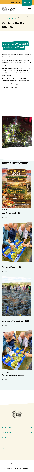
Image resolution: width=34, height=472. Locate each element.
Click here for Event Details (10, 87)
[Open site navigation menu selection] (29, 9)
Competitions (6, 432)
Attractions (6, 427)
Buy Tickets (27, 2)
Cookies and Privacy (17, 464)
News (12, 2)
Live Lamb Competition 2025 (15, 321)
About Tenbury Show (9, 443)
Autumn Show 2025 (11, 267)
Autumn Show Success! (13, 375)
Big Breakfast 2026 (11, 213)
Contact (18, 2)
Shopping (5, 438)
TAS (3, 448)
